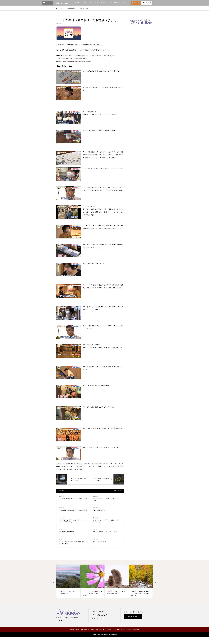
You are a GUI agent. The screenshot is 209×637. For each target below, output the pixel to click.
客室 (85, 2)
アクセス (126, 2)
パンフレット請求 (107, 629)
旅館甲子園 (99, 629)
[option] (68, 581)
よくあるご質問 (127, 629)
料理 (91, 2)
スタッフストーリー (115, 2)
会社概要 (86, 629)
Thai (82, 629)
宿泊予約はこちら (132, 616)
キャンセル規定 (118, 629)
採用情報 (92, 629)
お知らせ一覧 (117, 490)
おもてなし (104, 2)
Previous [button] (53, 582)
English (77, 629)
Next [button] (155, 582)
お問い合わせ (135, 629)
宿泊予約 (136, 2)
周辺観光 (72, 629)
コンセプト (78, 2)
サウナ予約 (148, 2)
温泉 (96, 2)
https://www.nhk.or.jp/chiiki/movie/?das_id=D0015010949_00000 (73, 61)
